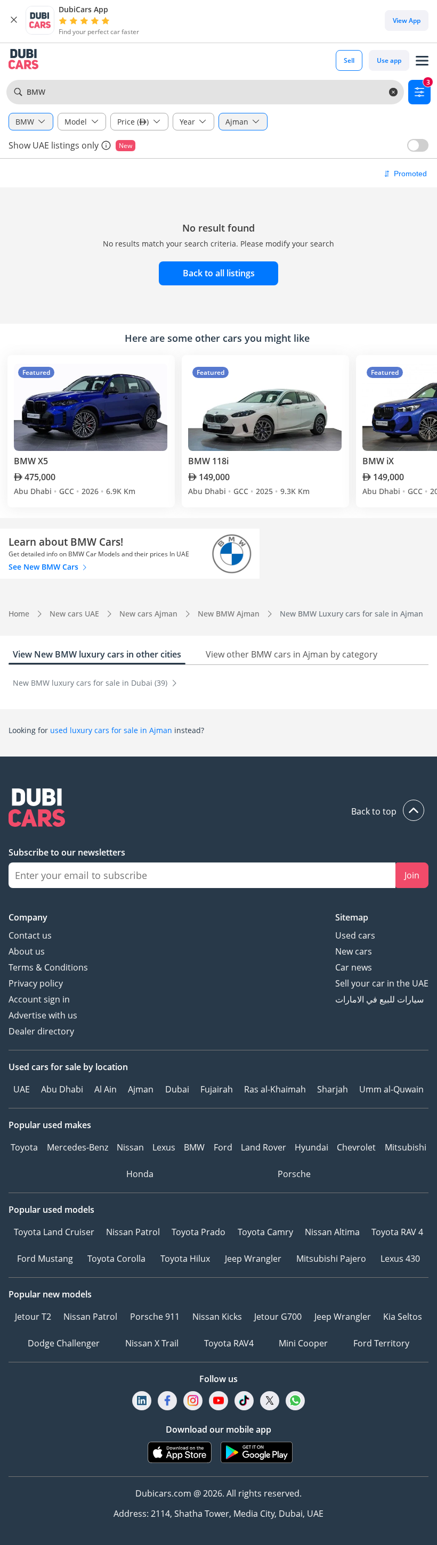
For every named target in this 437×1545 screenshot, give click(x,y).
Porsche (294, 1174)
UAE (21, 1089)
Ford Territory (381, 1343)
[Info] (106, 145)
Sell (349, 60)
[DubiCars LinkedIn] (141, 1400)
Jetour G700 (278, 1316)
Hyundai (311, 1147)
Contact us (30, 935)
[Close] (14, 20)
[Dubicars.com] (218, 808)
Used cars (355, 935)
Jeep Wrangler (253, 1258)
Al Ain (105, 1089)
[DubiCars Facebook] (167, 1400)
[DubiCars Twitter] (269, 1400)
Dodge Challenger (64, 1343)
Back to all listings (219, 273)
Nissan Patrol (133, 1232)
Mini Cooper (303, 1343)
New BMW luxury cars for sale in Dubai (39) (91, 683)
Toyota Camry (265, 1232)
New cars (353, 951)
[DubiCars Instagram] (193, 1400)
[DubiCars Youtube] (218, 1400)
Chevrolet (356, 1147)
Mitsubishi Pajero (331, 1258)
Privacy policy (36, 983)
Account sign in (39, 999)
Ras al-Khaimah (275, 1089)
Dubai (177, 1089)
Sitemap (351, 917)
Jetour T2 (33, 1316)
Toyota (24, 1147)
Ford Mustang (45, 1258)
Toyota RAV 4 (397, 1232)
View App (406, 20)
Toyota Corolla (116, 1258)
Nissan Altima (332, 1232)
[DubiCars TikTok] (244, 1400)
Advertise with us (43, 1015)
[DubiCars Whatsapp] (295, 1400)
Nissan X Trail (152, 1343)
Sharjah (332, 1089)
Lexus (163, 1147)
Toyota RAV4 (229, 1343)
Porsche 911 (155, 1316)
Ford (223, 1147)
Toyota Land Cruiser (54, 1232)
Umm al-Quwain (391, 1089)
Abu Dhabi (62, 1089)
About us (27, 951)
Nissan (130, 1147)
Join (411, 875)
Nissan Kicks (217, 1316)
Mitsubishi (405, 1147)
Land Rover (263, 1147)
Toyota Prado (198, 1232)
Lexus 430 (400, 1258)
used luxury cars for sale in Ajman (111, 730)
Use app (389, 60)
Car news (353, 967)
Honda (139, 1174)
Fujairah (216, 1089)
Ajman (140, 1089)
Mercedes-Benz (77, 1147)
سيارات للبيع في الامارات (379, 999)
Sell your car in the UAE (381, 983)
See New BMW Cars (44, 567)
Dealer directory (41, 1031)
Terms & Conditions (48, 967)
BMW (194, 1147)
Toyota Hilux (185, 1258)
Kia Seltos (402, 1316)
